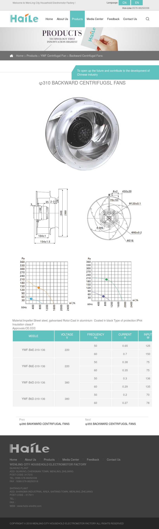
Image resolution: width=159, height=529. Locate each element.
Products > (33, 56)
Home (49, 19)
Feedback (93, 459)
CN (124, 2)
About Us (62, 19)
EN (137, 2)
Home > (21, 56)
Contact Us (113, 459)
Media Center (70, 459)
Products (49, 459)
